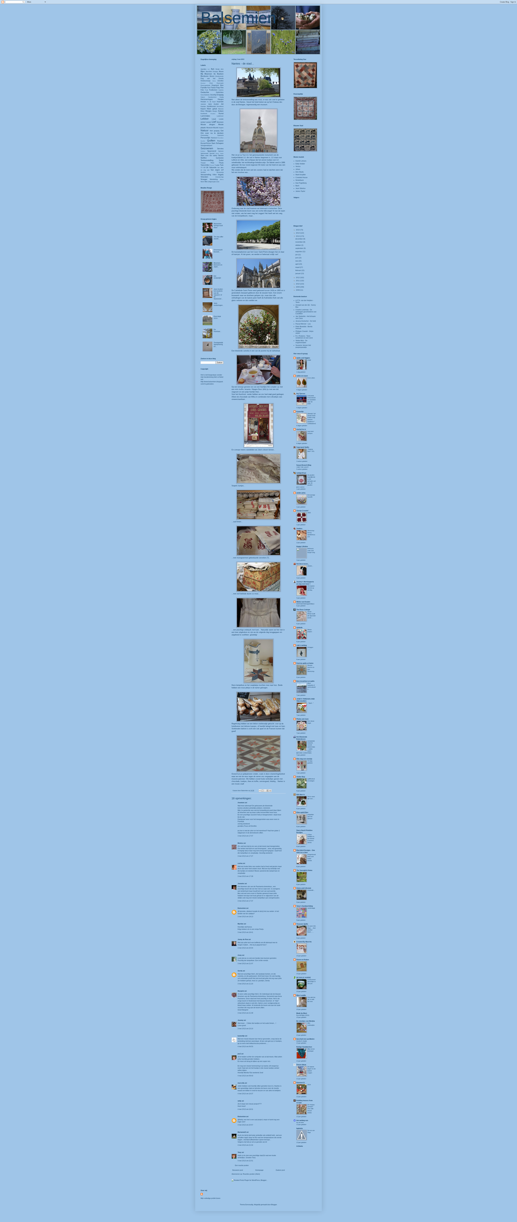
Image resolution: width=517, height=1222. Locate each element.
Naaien (221, 127)
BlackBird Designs (212, 71)
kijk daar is (300, 794)
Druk (211, 83)
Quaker (203, 141)
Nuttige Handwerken (304, 1047)
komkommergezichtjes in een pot (312, 981)
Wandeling (214, 179)
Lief (214, 121)
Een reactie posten (242, 1165)
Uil (204, 167)
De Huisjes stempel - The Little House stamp (311, 1108)
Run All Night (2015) (302, 1015)
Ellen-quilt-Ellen (302, 812)
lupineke (299, 1128)
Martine (240, 924)
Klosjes (208, 111)
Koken (220, 111)
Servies (220, 148)
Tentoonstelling (207, 160)
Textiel (221, 160)
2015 (298, 230)
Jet (222, 104)
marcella (241, 1083)
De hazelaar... (217, 330)
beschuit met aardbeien (305, 1039)
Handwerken (212, 97)
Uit (207, 167)
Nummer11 (300, 1083)
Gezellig (213, 95)
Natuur (204, 130)
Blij (202, 74)
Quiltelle (299, 628)
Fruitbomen (213, 90)
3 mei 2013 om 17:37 (245, 901)
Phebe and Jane (302, 719)
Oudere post (280, 1170)
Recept (203, 143)
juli (296, 255)
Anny (240, 955)
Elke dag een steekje (304, 759)
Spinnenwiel (204, 153)
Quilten (211, 140)
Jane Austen (213, 104)
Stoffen (204, 158)
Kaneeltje (300, 411)
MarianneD (242, 1132)
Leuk (214, 119)
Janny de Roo (243, 939)
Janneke (241, 884)
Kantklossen (211, 106)
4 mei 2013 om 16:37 (245, 1094)
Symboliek (219, 158)
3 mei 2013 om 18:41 (245, 932)
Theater (203, 163)
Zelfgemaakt (212, 181)
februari (298, 270)
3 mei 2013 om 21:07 (245, 964)
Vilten (214, 175)
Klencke (220, 109)
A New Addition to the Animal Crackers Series (311, 838)
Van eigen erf (217, 170)
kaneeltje (241, 1036)
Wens (221, 179)
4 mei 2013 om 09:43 (245, 1076)
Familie (204, 87)
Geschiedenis (205, 95)
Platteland (214, 138)
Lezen (208, 122)
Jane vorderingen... (218, 305)
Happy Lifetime (302, 546)
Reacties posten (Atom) (251, 1174)
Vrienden (204, 177)
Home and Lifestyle (303, 888)
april (297, 264)
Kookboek (204, 113)
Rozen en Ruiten (302, 960)
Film (221, 88)
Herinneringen (207, 99)
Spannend (211, 151)
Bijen (203, 71)
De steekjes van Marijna (305, 1021)
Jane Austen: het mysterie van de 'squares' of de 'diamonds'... (218, 294)
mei (296, 261)
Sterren (220, 155)
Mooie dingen (208, 124)
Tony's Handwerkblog (304, 906)
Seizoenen (207, 148)
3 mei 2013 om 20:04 (245, 948)
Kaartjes (203, 106)
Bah (212, 69)
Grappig (220, 95)
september (299, 248)
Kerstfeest (220, 106)
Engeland (215, 85)
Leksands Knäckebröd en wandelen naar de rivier (312, 399)
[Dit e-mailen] (260, 790)
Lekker (205, 118)
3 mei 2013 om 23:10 (245, 1029)
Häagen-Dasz (257, 389)
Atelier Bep (300, 777)
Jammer (203, 104)
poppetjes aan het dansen (311, 816)
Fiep (218, 87)
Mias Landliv (301, 995)
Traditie (217, 165)
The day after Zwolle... (218, 238)
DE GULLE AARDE (303, 978)
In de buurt (211, 101)
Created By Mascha (304, 942)
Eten (221, 85)
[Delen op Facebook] (267, 790)
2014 (298, 233)
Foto (202, 90)
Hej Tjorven (300, 394)
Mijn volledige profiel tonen (210, 1198)
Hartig (221, 97)
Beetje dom (219, 69)
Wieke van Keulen (303, 602)
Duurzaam (220, 83)
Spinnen (220, 151)
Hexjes (220, 99)
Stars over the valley (209, 155)
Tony (239, 1152)
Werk (202, 181)
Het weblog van (302, 1120)
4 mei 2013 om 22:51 (245, 1161)
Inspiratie (220, 102)
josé (239, 1054)
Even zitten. (311, 378)
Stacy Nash (219, 153)
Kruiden (213, 113)
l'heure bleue (301, 1065)
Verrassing (219, 172)
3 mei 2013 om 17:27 (245, 856)
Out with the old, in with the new (311, 999)
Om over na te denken (212, 133)
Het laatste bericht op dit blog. (311, 588)
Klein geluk (212, 109)
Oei (222, 131)
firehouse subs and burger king (311, 550)
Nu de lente (300, 1122)
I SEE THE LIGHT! (302, 467)
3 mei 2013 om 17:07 (245, 836)
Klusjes (214, 111)
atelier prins (300, 493)
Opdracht (220, 135)
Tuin (221, 165)
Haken (203, 97)
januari (298, 273)
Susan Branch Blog (303, 465)
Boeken (220, 74)
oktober (298, 245)
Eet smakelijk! (217, 277)
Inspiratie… (311, 890)
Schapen (219, 143)
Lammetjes (205, 116)
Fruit (206, 90)
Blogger (274, 1205)
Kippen (203, 109)
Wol (206, 182)
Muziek (215, 128)
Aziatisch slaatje (301, 1041)
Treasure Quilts (302, 924)
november (299, 242)
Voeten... (310, 566)
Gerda (240, 971)
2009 (298, 287)
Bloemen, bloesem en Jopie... (218, 265)
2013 (298, 236)
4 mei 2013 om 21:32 (245, 1145)
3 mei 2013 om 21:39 (245, 1013)
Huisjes (203, 102)
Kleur (203, 111)
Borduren (205, 76)
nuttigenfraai (301, 473)
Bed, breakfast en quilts (305, 681)
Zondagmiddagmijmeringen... (218, 344)
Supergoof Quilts (302, 447)
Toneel (212, 165)
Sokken (203, 151)
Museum (209, 128)
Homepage (259, 1170)
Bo (215, 74)
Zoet (217, 181)
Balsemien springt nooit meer (218, 226)
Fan (208, 88)
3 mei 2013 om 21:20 (245, 984)
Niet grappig (214, 131)
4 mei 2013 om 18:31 (245, 1109)
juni (296, 258)
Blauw (221, 71)
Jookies (299, 529)
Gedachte (205, 92)
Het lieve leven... (302, 564)
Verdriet (203, 172)
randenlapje (311, 908)
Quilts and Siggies (303, 358)
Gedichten (219, 92)
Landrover (220, 116)
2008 (298, 290)
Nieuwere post (237, 1170)
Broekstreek (219, 76)
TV (201, 167)
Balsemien (238, 18)
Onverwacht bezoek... (218, 251)
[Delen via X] (265, 790)
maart (297, 267)
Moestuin (220, 122)
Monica (240, 843)
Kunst (221, 113)
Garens (221, 90)
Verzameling (206, 174)
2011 (298, 281)
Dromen (203, 83)
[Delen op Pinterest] (270, 790)
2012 (298, 277)
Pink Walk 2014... (217, 317)
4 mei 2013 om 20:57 (245, 1125)
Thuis (221, 163)
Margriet (241, 991)
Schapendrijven (206, 146)
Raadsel (220, 141)
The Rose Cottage (303, 610)
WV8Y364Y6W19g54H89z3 (305, 604)
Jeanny (240, 1020)
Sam (213, 143)
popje (309, 360)
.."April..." (310, 703)
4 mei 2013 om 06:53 (245, 1046)
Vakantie (212, 167)
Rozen (208, 143)
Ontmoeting (204, 135)
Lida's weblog (301, 645)
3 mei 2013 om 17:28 (245, 876)
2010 (298, 284)
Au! (209, 69)
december (299, 239)
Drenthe (220, 81)
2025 (309, 512)
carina (240, 863)
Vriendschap (219, 177)
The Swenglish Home (304, 870)
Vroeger (204, 179)
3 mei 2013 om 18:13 (245, 917)
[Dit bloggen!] (262, 790)
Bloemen (208, 74)
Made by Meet (301, 1013)
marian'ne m (301, 429)
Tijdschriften (205, 165)
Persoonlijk (205, 138)
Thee (212, 163)
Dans (214, 81)
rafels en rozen (302, 376)
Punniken (220, 138)
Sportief (211, 153)
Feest (213, 87)
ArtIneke (299, 1146)
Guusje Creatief (302, 511)
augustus (299, 252)
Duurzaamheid (205, 85)
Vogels (220, 174)
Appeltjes (204, 69)
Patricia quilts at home (304, 663)
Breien (212, 76)
